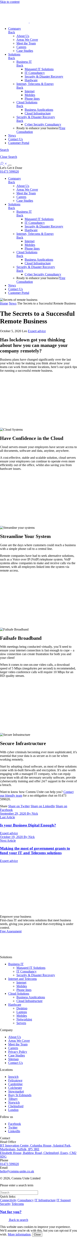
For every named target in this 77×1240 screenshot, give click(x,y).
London (13, 1110)
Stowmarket (16, 1091)
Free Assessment (11, 931)
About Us (22, 36)
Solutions (14, 54)
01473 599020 (9, 171)
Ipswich (13, 1076)
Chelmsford (15, 1106)
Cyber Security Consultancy (43, 124)
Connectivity (8, 1200)
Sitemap (13, 1059)
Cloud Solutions (26, 102)
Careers (21, 47)
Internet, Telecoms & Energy (35, 84)
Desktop (21, 1008)
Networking (24, 1019)
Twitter (12, 1127)
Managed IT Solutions (39, 69)
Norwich (14, 1102)
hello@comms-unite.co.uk (17, 1171)
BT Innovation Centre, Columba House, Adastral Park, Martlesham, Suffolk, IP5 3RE (35, 1147)
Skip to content (10, 1)
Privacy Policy (17, 1051)
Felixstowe (15, 1080)
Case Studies (24, 50)
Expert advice (37, 331)
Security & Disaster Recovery (44, 76)
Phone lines (32, 98)
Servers (21, 1023)
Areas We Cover (27, 39)
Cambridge (15, 1084)
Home (4, 303)
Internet (29, 91)
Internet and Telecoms (22, 979)
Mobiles (30, 95)
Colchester (15, 1087)
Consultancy (25, 1200)
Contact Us (15, 139)
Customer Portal (18, 143)
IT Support (63, 1200)
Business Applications (39, 109)
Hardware (31, 80)
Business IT (24, 61)
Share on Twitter (19, 806)
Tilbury (13, 1099)
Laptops (21, 1012)
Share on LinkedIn (43, 806)
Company (14, 28)
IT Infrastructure (45, 1200)
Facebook (14, 1124)
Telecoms (17, 1204)
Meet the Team (26, 43)
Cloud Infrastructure (38, 113)
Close (37, 1234)
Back (11, 32)
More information (19, 1234)
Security (5, 1204)
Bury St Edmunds (19, 1095)
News (12, 135)
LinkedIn (14, 1131)
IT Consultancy (35, 73)
